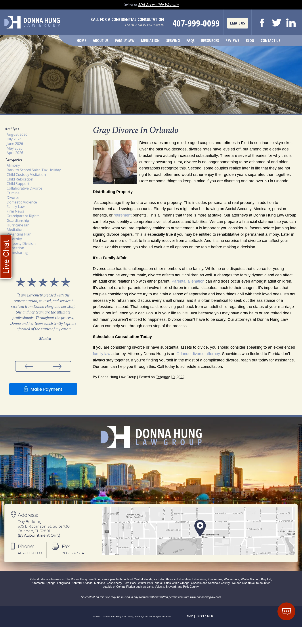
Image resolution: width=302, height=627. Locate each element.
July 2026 (14, 139)
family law (101, 354)
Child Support (18, 183)
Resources (210, 40)
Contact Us (270, 40)
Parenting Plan (19, 234)
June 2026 (15, 143)
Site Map (187, 616)
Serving (173, 40)
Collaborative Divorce (24, 188)
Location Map (198, 531)
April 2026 (15, 152)
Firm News (15, 211)
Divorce (13, 197)
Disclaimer (205, 616)
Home (81, 40)
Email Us (237, 23)
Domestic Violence (22, 202)
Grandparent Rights (23, 215)
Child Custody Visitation (26, 174)
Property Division (21, 243)
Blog (250, 40)
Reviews (232, 40)
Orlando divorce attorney (198, 354)
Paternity (14, 238)
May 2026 (15, 148)
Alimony (13, 165)
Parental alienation (188, 281)
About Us (101, 40)
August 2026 (17, 134)
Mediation (150, 40)
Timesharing (17, 252)
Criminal (13, 192)
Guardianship (18, 220)
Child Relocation (20, 179)
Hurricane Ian (18, 225)
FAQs (190, 40)
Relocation (15, 247)
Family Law (124, 40)
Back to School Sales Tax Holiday (34, 169)
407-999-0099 (196, 23)
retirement (123, 215)
